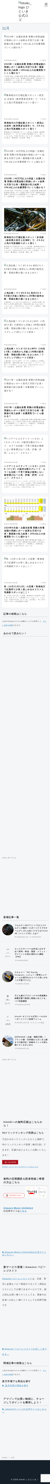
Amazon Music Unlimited (18, 1208)
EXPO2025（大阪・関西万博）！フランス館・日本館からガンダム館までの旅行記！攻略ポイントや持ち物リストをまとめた (31, 1041)
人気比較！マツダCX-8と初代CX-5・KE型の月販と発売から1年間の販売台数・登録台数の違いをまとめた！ (24, 296)
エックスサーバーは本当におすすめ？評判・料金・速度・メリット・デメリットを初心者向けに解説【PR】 (31, 953)
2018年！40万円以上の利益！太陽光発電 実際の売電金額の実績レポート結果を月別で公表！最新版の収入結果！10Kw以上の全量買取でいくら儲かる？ (25, 183)
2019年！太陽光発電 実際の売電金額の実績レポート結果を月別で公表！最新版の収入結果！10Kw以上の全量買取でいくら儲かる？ (25, 68)
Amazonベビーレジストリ (16, 1279)
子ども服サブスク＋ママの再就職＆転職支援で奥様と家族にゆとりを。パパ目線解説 (31, 998)
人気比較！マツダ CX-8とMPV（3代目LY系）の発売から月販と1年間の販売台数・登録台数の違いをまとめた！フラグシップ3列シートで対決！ (24, 353)
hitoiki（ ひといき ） (29, 1479)
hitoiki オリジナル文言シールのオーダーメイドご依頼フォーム (31, 1017)
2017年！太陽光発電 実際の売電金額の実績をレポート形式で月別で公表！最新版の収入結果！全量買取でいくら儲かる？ (24, 411)
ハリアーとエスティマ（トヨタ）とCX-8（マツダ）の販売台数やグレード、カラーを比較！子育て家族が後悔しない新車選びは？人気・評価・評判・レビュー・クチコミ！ (25, 472)
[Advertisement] (25, 746)
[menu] (46, 4)
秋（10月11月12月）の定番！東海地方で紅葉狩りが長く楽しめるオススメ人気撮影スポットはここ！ (24, 589)
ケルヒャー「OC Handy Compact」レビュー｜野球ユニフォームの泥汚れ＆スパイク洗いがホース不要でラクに (31, 976)
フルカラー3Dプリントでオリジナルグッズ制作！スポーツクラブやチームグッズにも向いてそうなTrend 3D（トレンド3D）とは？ (31, 929)
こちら (23, 1211)
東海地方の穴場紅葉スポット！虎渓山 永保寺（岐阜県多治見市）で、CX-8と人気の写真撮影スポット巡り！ (24, 126)
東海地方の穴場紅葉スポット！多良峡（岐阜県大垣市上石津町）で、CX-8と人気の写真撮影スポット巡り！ (24, 240)
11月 (13, 1458)
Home (5, 1458)
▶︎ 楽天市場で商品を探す (15, 1385)
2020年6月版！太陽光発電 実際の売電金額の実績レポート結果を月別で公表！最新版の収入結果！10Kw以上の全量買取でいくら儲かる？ (25, 532)
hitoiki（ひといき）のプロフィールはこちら (20, 1167)
